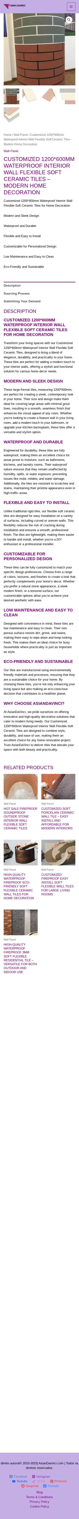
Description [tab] (12, 285)
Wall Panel (21, 134)
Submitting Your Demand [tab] (22, 301)
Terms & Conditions (39, 1497)
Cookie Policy (39, 1506)
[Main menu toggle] (71, 6)
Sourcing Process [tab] (17, 293)
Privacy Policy (39, 1501)
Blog (40, 1492)
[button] (69, 19)
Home (8, 134)
